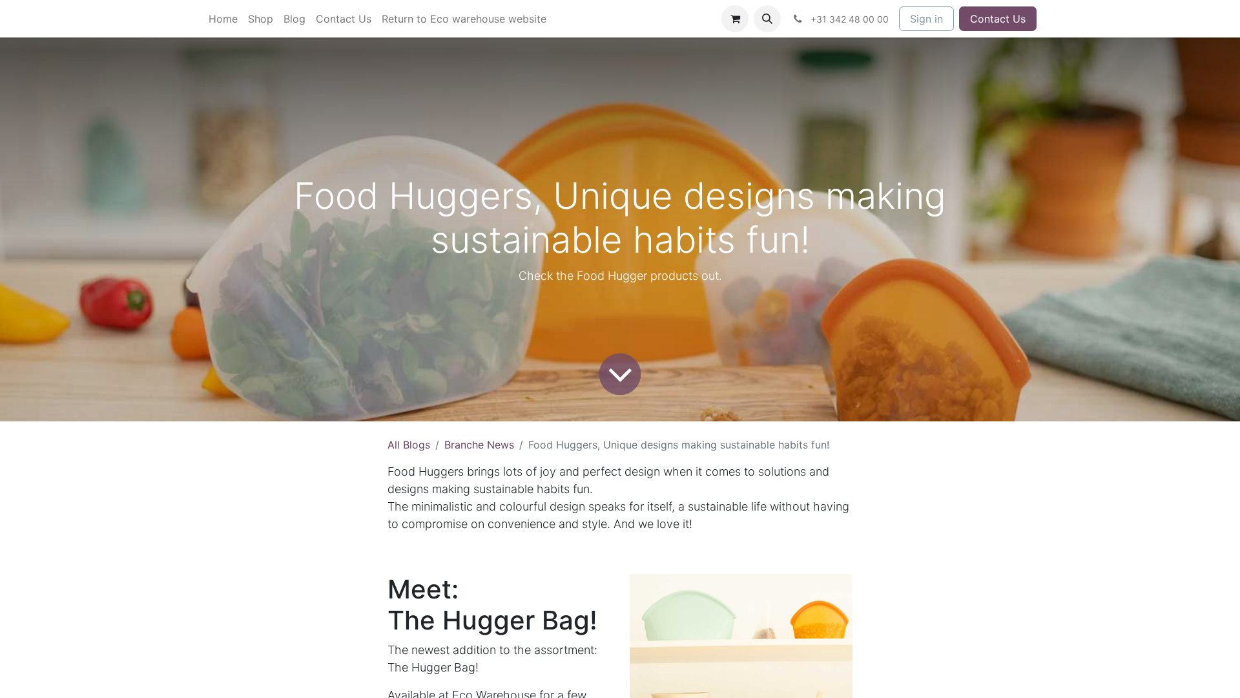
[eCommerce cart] (735, 18)
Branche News (479, 444)
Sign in (926, 18)
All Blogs (409, 444)
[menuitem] (223, 19)
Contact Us (998, 18)
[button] (767, 18)
